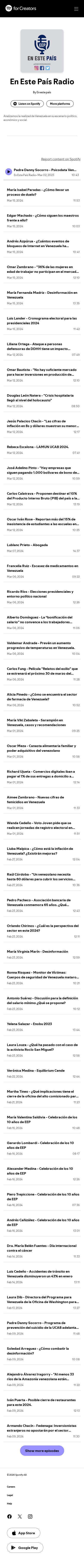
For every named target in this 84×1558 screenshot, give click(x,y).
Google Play (28, 1547)
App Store (26, 1533)
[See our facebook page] (9, 1516)
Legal (10, 1495)
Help (9, 1503)
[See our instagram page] (30, 1516)
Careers (11, 1486)
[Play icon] (8, 171)
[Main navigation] (76, 8)
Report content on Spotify (61, 159)
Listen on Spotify (29, 104)
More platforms (60, 104)
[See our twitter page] (19, 1516)
